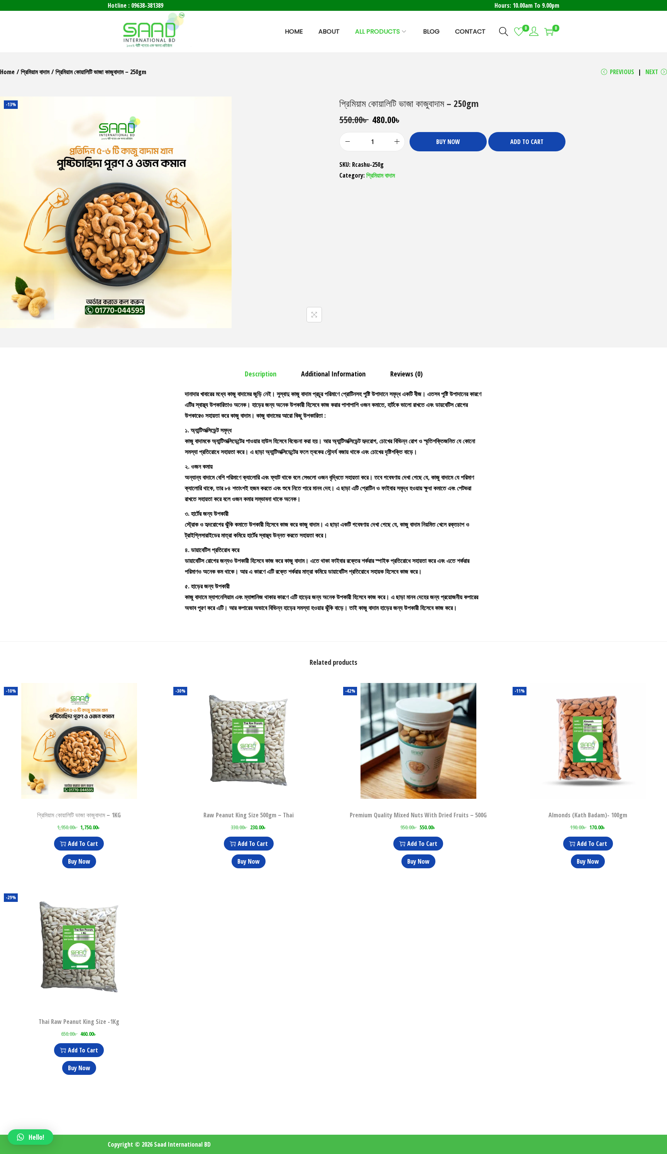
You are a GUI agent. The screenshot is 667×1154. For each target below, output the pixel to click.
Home (7, 72)
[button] (30, 1137)
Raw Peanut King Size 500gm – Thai (248, 815)
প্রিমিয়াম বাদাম (35, 72)
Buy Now (448, 141)
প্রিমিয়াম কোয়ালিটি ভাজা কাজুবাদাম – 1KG (79, 815)
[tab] (260, 373)
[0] (518, 31)
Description (260, 373)
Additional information (333, 373)
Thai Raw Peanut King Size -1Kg (79, 1021)
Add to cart (526, 141)
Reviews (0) (406, 373)
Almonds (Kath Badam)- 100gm (587, 815)
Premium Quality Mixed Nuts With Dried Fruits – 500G (418, 815)
